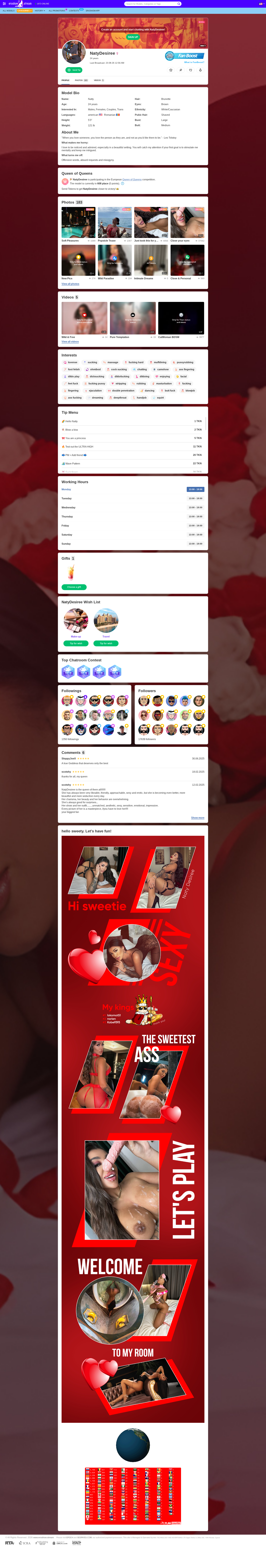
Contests (74, 11)
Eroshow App (93, 11)
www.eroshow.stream (43, 1537)
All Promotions (57, 11)
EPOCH (69, 1537)
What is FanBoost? (194, 62)
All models (8, 11)
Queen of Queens (132, 179)
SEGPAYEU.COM (84, 1537)
